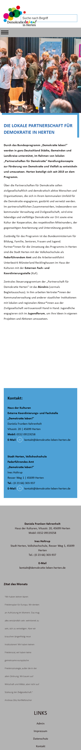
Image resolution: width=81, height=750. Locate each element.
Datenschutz (40, 738)
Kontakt (40, 746)
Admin (40, 723)
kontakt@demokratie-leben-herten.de (47, 439)
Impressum (40, 731)
